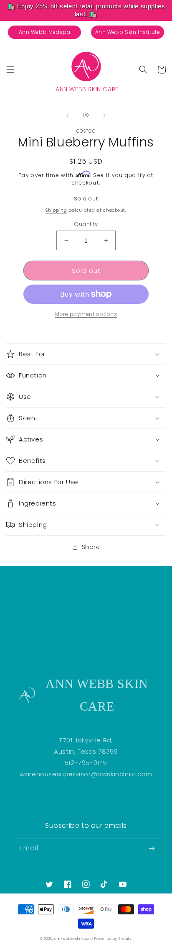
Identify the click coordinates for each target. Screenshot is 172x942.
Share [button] (91, 547)
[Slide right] (104, 115)
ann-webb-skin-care (73, 938)
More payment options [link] (86, 314)
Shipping (56, 210)
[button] (10, 69)
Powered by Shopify (113, 938)
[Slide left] (67, 115)
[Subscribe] (151, 848)
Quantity (86, 224)
